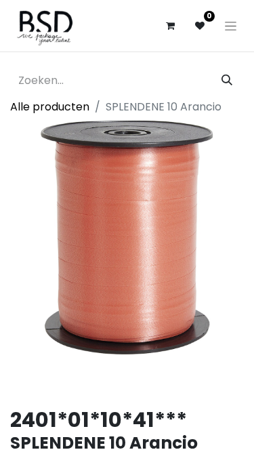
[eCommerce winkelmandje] (170, 26)
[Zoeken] (227, 81)
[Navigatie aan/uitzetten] (230, 25)
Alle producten (49, 107)
